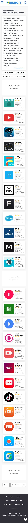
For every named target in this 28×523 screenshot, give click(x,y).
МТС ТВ (17, 378)
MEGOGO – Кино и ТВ (18, 243)
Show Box (18, 142)
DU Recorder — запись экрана (19, 408)
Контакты (15, 508)
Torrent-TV (18, 128)
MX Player (18, 319)
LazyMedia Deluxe (18, 305)
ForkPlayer (18, 157)
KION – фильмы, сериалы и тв (19, 365)
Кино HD (17, 171)
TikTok (17, 393)
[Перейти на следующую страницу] (20, 485)
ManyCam (18, 452)
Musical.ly (18, 290)
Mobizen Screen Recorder (17, 424)
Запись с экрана (20, 76)
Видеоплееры (20, 72)
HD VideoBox (19, 99)
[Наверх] (25, 520)
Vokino (17, 185)
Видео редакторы (8, 76)
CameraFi (17, 257)
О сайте (18, 496)
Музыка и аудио (8, 72)
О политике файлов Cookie (14, 500)
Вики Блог (9, 496)
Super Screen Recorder (19, 437)
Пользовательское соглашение (14, 504)
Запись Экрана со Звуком (19, 349)
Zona (16, 214)
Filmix (16, 199)
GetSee (17, 228)
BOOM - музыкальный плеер (19, 335)
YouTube (17, 113)
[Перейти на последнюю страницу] (24, 485)
